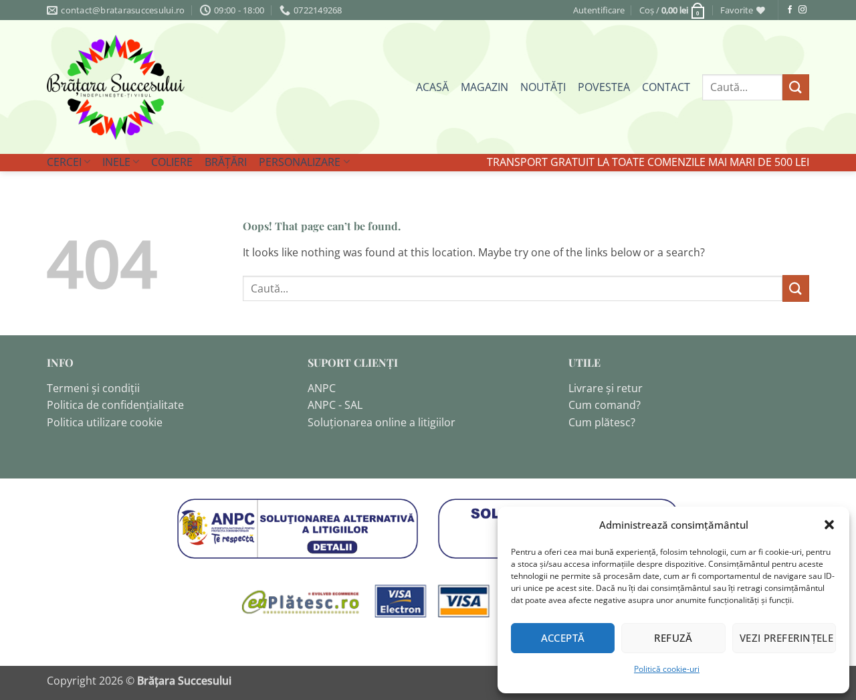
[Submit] (795, 87)
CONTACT (666, 87)
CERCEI (64, 162)
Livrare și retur (605, 388)
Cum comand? (604, 405)
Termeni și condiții (93, 388)
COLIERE (172, 162)
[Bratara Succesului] (116, 88)
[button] (829, 524)
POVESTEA (604, 87)
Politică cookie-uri (667, 669)
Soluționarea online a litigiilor (381, 422)
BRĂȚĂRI (226, 162)
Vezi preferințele (787, 637)
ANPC (322, 388)
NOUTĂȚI (543, 87)
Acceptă (563, 637)
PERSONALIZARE (299, 162)
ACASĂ (432, 87)
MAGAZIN (484, 87)
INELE (116, 162)
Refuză (673, 637)
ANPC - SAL (335, 405)
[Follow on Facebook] (790, 10)
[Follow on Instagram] (802, 10)
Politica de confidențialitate (115, 405)
